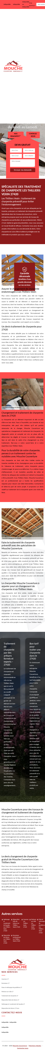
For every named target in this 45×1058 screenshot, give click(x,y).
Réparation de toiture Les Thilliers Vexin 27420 (6, 939)
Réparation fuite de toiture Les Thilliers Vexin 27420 (16, 923)
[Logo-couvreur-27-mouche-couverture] (13, 66)
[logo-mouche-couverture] (17, 964)
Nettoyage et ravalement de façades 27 (34, 100)
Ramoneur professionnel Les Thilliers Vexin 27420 (17, 938)
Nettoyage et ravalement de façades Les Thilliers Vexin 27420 (6, 925)
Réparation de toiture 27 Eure (33, 116)
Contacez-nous (33, 135)
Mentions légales (35, 1046)
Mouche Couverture (20, 1046)
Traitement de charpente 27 (34, 71)
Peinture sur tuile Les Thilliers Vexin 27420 (33, 924)
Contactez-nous (22, 1048)
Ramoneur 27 (29, 29)
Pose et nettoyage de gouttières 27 (31, 43)
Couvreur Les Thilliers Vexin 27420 (26, 923)
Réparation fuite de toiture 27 (33, 85)
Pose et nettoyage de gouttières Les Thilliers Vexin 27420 (42, 926)
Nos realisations (15, 135)
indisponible (7, 4)
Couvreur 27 (29, 15)
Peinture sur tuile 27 (31, 57)
